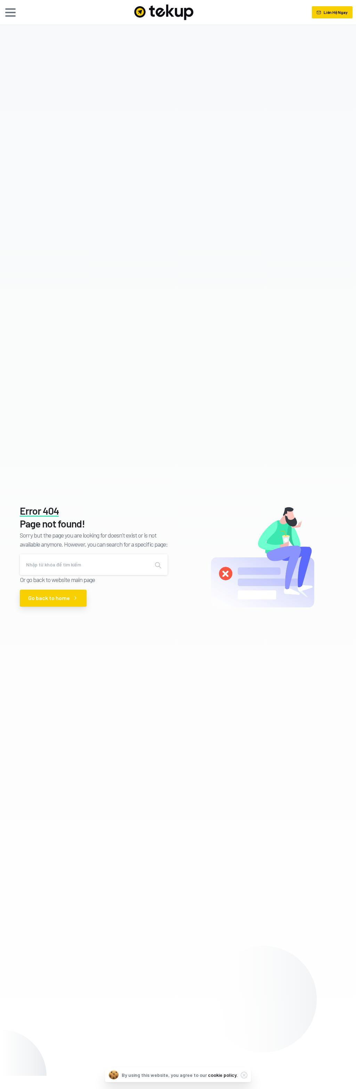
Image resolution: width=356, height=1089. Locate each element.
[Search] (158, 564)
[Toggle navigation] (10, 12)
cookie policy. (223, 1075)
